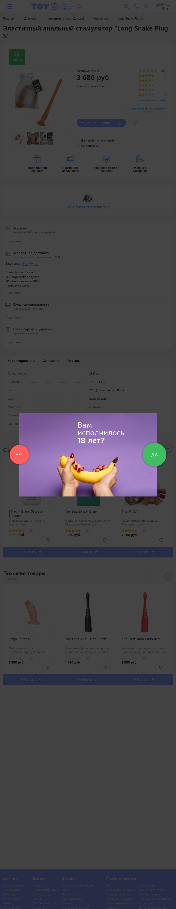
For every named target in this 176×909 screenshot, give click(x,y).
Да (154, 454)
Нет (19, 454)
